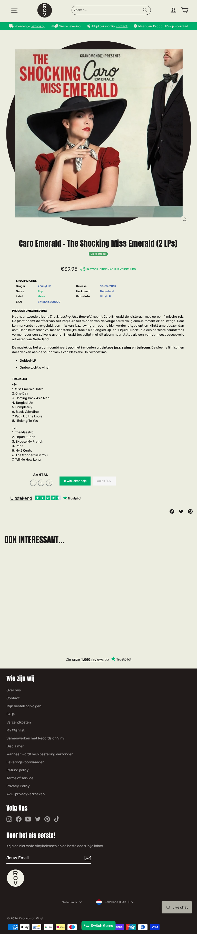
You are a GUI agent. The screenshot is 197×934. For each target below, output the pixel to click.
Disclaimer (15, 746)
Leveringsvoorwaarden (25, 762)
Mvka (41, 296)
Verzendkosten (18, 722)
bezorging (38, 26)
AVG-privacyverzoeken (25, 794)
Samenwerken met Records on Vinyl (35, 738)
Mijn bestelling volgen (23, 706)
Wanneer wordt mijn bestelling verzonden (39, 754)
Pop (40, 291)
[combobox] (108, 10)
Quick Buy (104, 481)
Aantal (40, 475)
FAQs (10, 714)
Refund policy (17, 770)
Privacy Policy (18, 786)
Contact (12, 698)
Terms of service (19, 778)
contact (121, 26)
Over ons (13, 690)
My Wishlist (15, 730)
